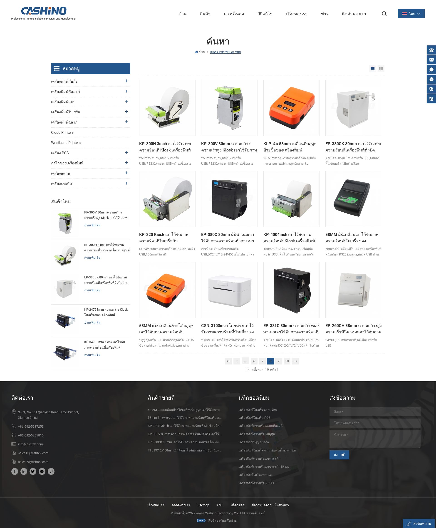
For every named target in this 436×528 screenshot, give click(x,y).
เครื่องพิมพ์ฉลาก (64, 122)
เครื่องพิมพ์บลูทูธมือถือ (254, 442)
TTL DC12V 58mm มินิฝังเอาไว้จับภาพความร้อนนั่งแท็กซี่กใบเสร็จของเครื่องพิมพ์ (185, 450)
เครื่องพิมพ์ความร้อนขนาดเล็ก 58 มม (264, 467)
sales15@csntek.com (33, 453)
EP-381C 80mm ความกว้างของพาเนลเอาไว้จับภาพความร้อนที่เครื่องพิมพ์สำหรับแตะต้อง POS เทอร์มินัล (291, 329)
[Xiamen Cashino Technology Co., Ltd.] (43, 13)
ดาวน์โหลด (234, 13)
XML (220, 505)
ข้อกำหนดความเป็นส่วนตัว (270, 505)
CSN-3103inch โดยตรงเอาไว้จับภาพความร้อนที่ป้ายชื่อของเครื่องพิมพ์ (227, 329)
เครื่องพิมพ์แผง (62, 102)
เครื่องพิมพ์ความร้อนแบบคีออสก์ (260, 426)
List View (381, 68)
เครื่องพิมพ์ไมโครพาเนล (255, 475)
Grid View (372, 68)
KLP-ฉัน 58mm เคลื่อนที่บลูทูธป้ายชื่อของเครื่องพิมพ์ (290, 147)
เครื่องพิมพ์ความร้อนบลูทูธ (257, 434)
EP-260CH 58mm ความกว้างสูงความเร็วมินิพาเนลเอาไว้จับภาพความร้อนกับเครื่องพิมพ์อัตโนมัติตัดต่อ (353, 329)
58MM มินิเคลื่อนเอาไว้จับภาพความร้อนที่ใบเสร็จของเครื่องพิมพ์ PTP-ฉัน (352, 238)
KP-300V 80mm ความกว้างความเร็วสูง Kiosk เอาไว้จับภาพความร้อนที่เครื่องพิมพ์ (229, 147)
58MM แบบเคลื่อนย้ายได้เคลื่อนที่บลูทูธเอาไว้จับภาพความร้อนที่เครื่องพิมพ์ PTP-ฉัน (185, 410)
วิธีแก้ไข (265, 13)
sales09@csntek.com (33, 462)
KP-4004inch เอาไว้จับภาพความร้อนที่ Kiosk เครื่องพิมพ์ (289, 237)
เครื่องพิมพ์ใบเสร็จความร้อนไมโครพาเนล (267, 450)
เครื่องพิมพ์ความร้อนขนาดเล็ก (259, 458)
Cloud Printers (62, 132)
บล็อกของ (237, 505)
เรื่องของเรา (296, 13)
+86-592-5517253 (31, 426)
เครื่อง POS (60, 153)
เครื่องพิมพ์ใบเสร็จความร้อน (258, 410)
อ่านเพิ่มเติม (92, 225)
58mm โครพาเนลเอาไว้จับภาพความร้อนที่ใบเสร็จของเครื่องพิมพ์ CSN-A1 (185, 417)
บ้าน (182, 13)
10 (287, 361)
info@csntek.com (30, 444)
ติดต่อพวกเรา (354, 13)
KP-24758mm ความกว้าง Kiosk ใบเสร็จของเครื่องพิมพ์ (106, 312)
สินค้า (205, 13)
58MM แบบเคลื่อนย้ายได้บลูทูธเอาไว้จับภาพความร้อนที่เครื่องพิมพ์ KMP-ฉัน (166, 329)
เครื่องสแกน (60, 173)
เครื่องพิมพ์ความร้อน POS (256, 483)
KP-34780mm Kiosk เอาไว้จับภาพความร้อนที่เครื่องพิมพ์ (104, 344)
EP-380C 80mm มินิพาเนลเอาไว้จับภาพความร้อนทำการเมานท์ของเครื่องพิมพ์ (227, 238)
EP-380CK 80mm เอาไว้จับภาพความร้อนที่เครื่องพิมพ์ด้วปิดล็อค (353, 147)
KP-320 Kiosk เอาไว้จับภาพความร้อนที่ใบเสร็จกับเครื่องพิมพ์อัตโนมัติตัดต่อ (163, 238)
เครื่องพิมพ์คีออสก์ (65, 91)
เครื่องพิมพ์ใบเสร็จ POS (254, 417)
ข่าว (324, 13)
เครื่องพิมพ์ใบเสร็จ (65, 112)
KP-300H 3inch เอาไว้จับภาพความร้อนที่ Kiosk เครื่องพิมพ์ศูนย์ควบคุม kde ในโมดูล (165, 147)
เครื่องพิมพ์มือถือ (64, 81)
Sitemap (203, 505)
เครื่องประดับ (61, 183)
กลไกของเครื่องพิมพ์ (67, 163)
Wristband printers (66, 143)
